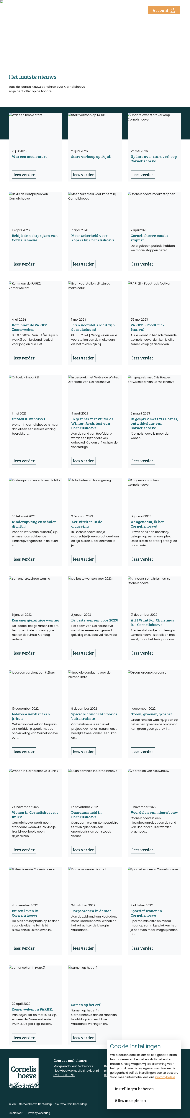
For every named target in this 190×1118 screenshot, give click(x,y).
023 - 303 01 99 (64, 1075)
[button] (131, 10)
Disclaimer (15, 1113)
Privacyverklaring (39, 1113)
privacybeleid (165, 1077)
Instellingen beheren (134, 1088)
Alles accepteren (130, 1100)
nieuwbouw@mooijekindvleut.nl (76, 1071)
